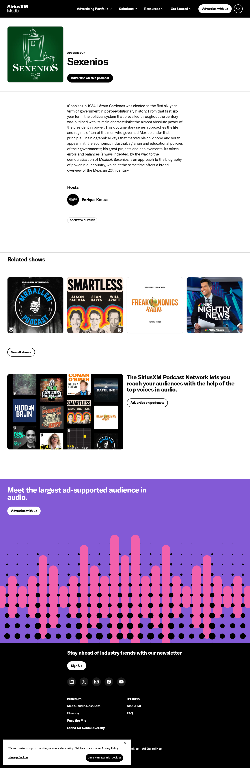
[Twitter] (84, 681)
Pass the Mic (76, 720)
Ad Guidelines (151, 748)
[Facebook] (109, 681)
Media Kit (134, 706)
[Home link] (17, 8)
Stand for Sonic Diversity (86, 728)
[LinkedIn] (71, 681)
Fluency (73, 713)
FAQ (130, 713)
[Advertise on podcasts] (65, 411)
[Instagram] (96, 681)
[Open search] (238, 8)
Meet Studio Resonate (84, 706)
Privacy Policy (110, 748)
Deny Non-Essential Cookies (104, 757)
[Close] (125, 743)
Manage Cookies (18, 757)
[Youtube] (121, 681)
